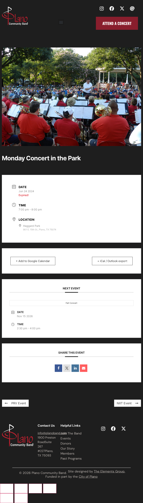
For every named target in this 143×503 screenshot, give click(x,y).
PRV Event (18, 403)
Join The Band (71, 433)
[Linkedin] (75, 368)
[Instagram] (101, 8)
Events (66, 438)
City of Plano (88, 477)
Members (67, 453)
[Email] (83, 368)
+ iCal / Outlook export (112, 261)
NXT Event (124, 403)
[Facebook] (112, 8)
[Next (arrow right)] (21, 498)
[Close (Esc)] (49, 488)
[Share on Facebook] (58, 368)
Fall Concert (71, 303)
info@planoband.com (52, 433)
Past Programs (71, 458)
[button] (61, 22)
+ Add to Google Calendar (33, 261)
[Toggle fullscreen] (21, 488)
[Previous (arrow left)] (6, 498)
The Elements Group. (109, 471)
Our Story (68, 448)
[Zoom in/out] (6, 488)
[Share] (35, 488)
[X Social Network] (67, 368)
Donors (66, 443)
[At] (132, 8)
